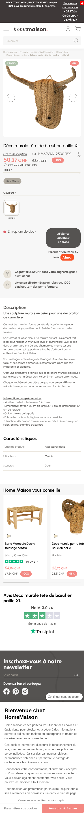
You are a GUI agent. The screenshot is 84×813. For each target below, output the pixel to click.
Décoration (62, 52)
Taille (6, 169)
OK (76, 675)
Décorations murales (16, 55)
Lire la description (15, 154)
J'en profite (49, 5)
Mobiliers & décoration (42, 52)
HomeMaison (10, 52)
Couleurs (8, 192)
